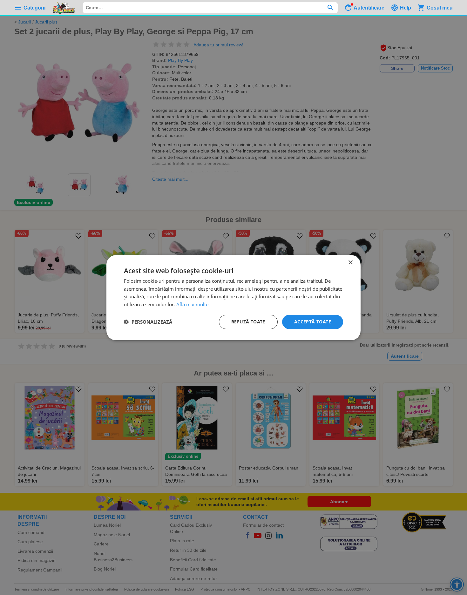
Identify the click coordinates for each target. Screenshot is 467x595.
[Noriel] (64, 7)
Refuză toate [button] (248, 322)
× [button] (350, 262)
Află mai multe (192, 304)
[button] (148, 321)
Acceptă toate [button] (312, 322)
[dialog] (233, 297)
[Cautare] (330, 7)
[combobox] (210, 7)
